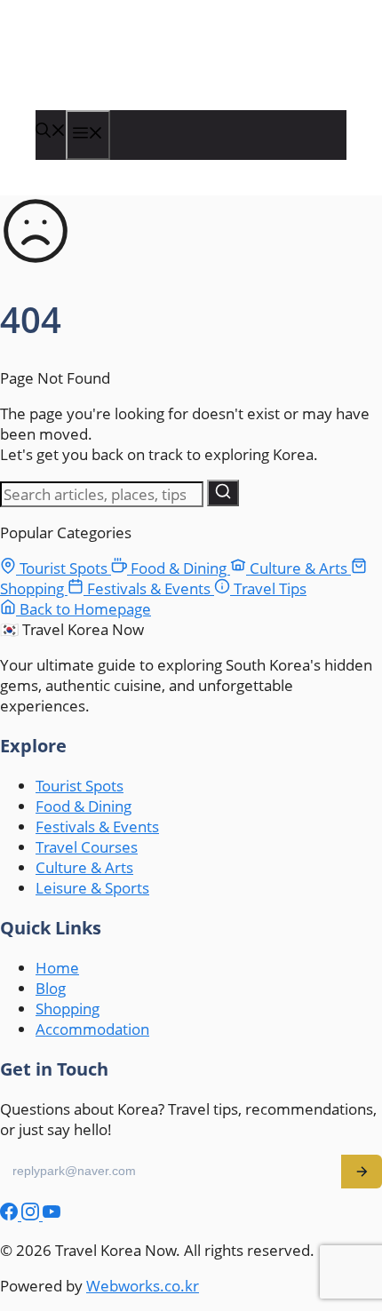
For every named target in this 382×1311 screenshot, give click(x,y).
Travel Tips (268, 588)
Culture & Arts (298, 568)
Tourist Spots (63, 568)
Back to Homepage (83, 609)
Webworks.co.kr (142, 1285)
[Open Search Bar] (51, 132)
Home (57, 967)
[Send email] (361, 1171)
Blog (51, 988)
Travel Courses (87, 847)
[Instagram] (32, 1214)
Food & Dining (178, 568)
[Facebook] (10, 1214)
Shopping (67, 1008)
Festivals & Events (149, 588)
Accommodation (92, 1029)
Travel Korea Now (126, 73)
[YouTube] (51, 1214)
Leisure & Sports (92, 888)
